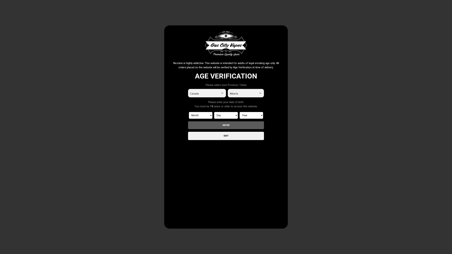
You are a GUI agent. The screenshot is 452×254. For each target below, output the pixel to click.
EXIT (226, 135)
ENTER (226, 125)
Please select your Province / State (226, 85)
